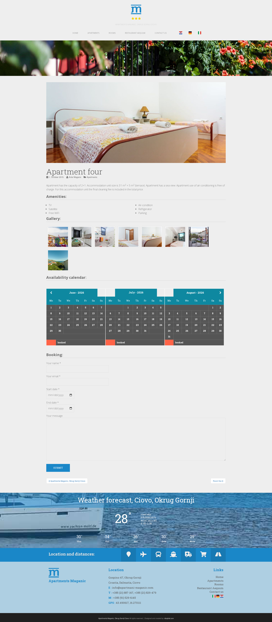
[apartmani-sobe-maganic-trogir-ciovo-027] (105, 236)
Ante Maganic (75, 177)
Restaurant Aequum (135, 33)
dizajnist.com (169, 618)
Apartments (93, 33)
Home (75, 33)
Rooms (112, 33)
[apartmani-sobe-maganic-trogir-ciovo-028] (128, 236)
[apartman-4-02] (58, 260)
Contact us (161, 33)
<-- (51, 293)
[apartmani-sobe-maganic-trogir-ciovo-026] (81, 236)
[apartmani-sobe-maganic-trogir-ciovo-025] (58, 236)
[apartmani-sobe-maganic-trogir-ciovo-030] (175, 236)
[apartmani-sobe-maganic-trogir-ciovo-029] (151, 236)
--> (222, 292)
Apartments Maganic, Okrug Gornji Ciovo (136, 24)
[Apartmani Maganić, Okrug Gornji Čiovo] (198, 236)
